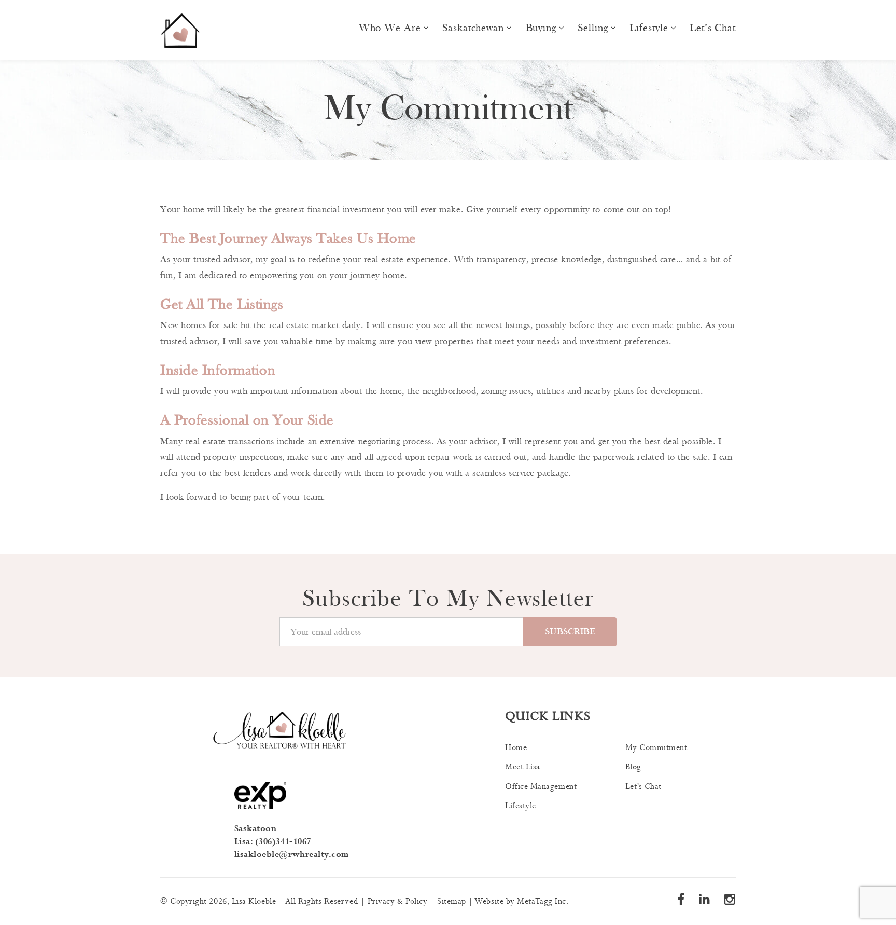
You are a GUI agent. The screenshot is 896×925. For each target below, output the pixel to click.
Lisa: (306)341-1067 (272, 841)
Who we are (390, 28)
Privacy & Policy (398, 901)
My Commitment (656, 747)
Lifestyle (648, 28)
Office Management (541, 786)
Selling (593, 28)
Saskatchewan (473, 28)
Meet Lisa (522, 766)
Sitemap (451, 901)
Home (516, 747)
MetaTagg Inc (541, 901)
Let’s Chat (713, 28)
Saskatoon (255, 828)
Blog (633, 766)
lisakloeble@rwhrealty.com (291, 854)
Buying (541, 28)
